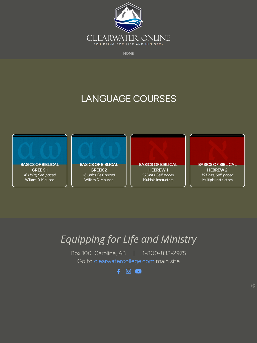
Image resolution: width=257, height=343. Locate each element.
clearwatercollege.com (124, 261)
